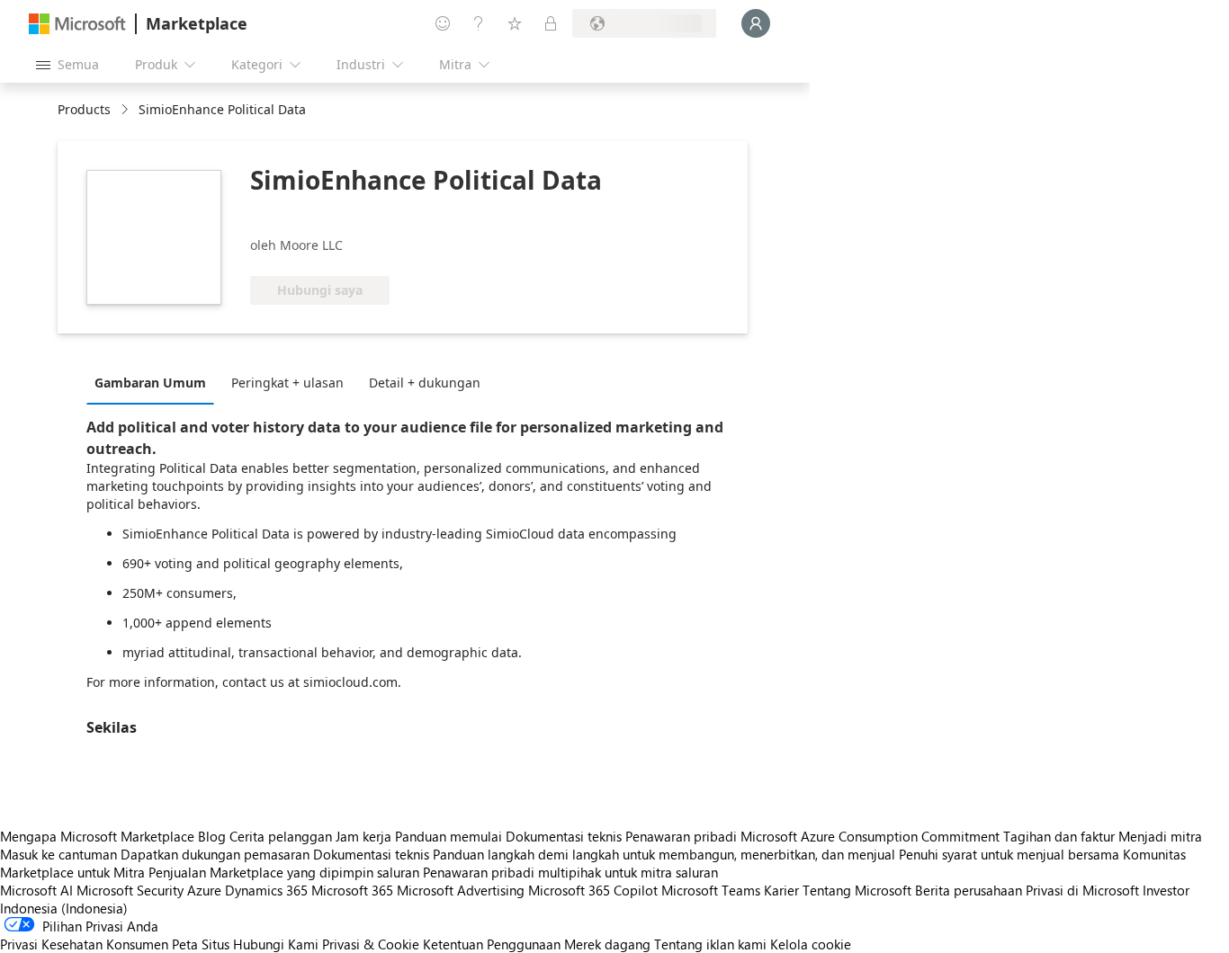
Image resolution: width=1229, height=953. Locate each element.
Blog (212, 836)
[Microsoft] (77, 23)
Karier (781, 890)
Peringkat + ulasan (287, 382)
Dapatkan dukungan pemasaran (215, 854)
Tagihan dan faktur (1059, 836)
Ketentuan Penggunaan (492, 944)
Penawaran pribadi (681, 836)
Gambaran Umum (150, 382)
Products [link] (84, 109)
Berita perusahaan (968, 890)
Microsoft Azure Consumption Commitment (871, 836)
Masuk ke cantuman (58, 854)
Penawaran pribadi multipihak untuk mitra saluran (570, 872)
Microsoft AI (36, 890)
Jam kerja (363, 836)
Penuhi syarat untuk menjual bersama (1009, 854)
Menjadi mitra (1160, 836)
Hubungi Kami (275, 944)
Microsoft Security (130, 890)
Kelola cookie (810, 944)
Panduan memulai (448, 836)
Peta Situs (200, 944)
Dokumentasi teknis (564, 836)
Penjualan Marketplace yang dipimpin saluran (283, 872)
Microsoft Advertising (461, 890)
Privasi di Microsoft (1082, 890)
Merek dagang (607, 944)
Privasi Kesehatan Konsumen (84, 944)
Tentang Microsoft (857, 890)
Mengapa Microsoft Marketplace (97, 836)
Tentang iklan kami (710, 944)
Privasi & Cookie (370, 944)
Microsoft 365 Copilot (593, 890)
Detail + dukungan (424, 382)
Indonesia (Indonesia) (64, 908)
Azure (204, 890)
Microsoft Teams (710, 890)
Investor (1166, 890)
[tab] (154, 382)
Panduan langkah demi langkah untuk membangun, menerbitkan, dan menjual (664, 854)
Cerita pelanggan (280, 836)
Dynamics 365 (266, 890)
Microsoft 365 (352, 890)
